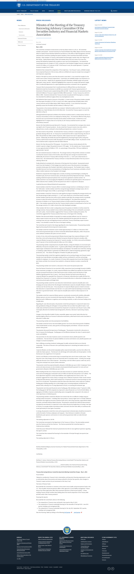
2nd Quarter (77, 512)
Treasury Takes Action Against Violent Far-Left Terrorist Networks (105, 35)
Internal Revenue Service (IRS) (23, 552)
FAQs (42, 567)
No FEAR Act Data (85, 553)
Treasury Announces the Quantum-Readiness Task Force (105, 43)
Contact (60, 567)
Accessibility (55, 567)
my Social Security (106, 557)
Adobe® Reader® (27, 568)
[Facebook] (112, 568)
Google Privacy (26, 567)
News (59, 11)
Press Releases (29, 14)
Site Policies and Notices (35, 567)
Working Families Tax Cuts (92, 11)
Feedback (46, 567)
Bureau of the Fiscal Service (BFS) (24, 546)
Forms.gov (104, 550)
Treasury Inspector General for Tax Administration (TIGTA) (45, 542)
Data (43, 11)
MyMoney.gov (105, 546)
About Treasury (22, 11)
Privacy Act (83, 539)
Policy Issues (34, 11)
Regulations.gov (105, 553)
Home (18, 14)
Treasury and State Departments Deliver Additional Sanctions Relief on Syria (104, 58)
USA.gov (104, 539)
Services (51, 11)
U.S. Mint (19, 558)
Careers (50, 567)
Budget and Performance (86, 544)
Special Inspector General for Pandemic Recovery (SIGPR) (44, 549)
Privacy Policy (19, 567)
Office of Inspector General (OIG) (45, 539)
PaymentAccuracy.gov (107, 555)
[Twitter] (109, 568)
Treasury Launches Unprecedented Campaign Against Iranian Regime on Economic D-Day (105, 50)
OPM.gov (104, 544)
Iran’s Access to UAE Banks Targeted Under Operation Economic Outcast (105, 28)
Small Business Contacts (86, 541)
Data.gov (104, 548)
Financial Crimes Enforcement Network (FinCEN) (23, 549)
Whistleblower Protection (86, 556)
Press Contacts (22, 45)
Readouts (21, 32)
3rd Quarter (67, 512)
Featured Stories (22, 38)
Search (115, 11)
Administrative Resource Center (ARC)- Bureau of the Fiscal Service (66, 542)
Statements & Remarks (24, 28)
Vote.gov (104, 559)
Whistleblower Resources (72, 11)
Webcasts (20, 42)
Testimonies (22, 35)
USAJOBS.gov (105, 541)
